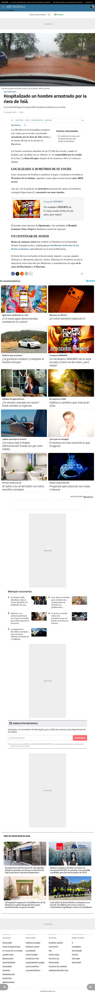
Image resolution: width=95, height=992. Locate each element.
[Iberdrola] (59, 14)
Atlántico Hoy (32, 958)
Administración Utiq (58, 970)
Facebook (76, 947)
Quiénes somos (56, 943)
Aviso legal (54, 955)
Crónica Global (33, 943)
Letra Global (32, 955)
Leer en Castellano (7, 10)
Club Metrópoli (33, 970)
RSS (50, 951)
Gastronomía (8, 962)
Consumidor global (35, 962)
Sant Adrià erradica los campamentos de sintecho (68, 2)
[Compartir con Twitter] (17, 274)
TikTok (75, 955)
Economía (7, 966)
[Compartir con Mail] (26, 274)
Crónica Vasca (32, 947)
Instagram (77, 951)
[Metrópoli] (48, 7)
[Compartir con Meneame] (22, 274)
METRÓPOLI (16, 125)
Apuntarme (80, 738)
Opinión (6, 970)
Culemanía (31, 951)
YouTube (76, 958)
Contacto (53, 947)
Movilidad (7, 943)
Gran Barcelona (10, 92)
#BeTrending (8, 982)
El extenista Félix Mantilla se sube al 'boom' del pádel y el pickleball (30, 2)
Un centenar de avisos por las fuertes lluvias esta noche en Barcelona (69, 138)
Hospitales (19, 120)
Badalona (48, 120)
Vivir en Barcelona (11, 947)
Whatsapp (76, 962)
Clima (27, 120)
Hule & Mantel (32, 966)
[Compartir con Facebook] (13, 274)
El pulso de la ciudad (12, 951)
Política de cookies (58, 966)
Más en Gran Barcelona (17, 836)
